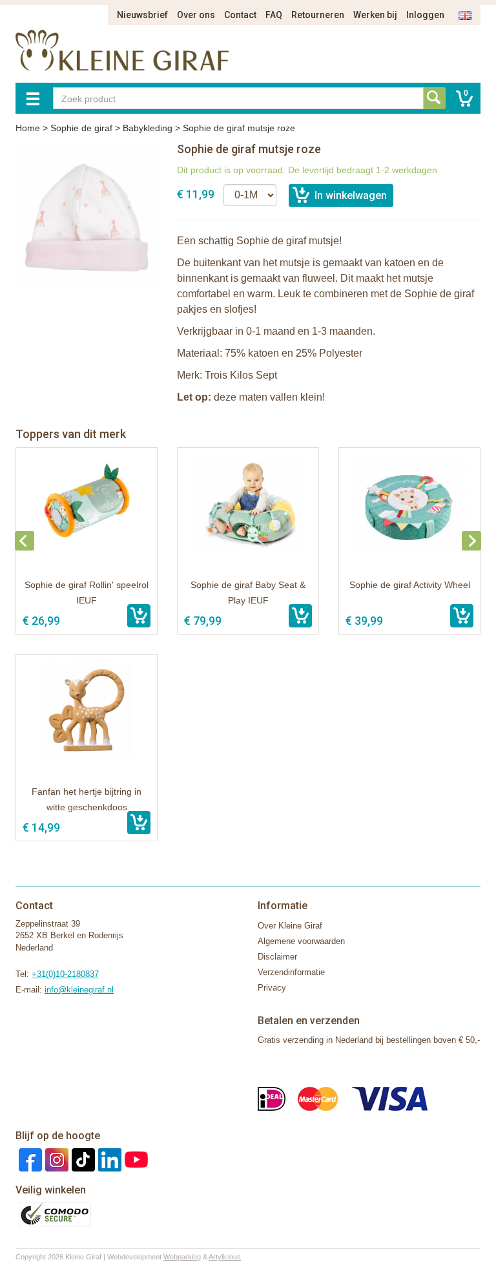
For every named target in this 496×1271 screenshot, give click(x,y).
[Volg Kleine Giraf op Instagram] (55, 1159)
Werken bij (375, 15)
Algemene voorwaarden (301, 941)
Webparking (182, 1257)
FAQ (273, 15)
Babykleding (147, 128)
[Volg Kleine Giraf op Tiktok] (81, 1159)
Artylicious (225, 1257)
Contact (240, 15)
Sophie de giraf (81, 128)
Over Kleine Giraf (290, 925)
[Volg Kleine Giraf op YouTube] (134, 1159)
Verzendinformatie (291, 972)
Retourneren (317, 15)
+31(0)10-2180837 (65, 974)
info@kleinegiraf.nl (79, 989)
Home (28, 128)
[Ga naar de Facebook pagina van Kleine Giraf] (29, 1159)
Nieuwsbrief (142, 15)
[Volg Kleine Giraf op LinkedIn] (108, 1159)
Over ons (196, 15)
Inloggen (425, 15)
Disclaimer (277, 956)
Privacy (272, 988)
